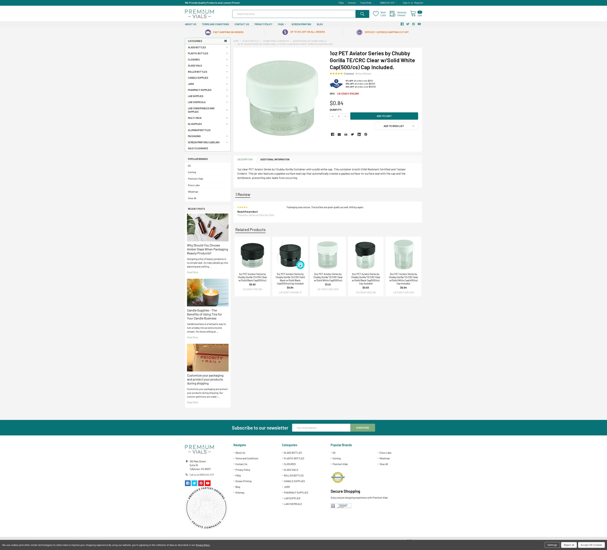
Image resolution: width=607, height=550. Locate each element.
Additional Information (274, 159)
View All (192, 198)
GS (189, 165)
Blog (320, 24)
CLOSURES (194, 59)
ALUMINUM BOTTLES (199, 130)
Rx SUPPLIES (195, 124)
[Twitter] (352, 134)
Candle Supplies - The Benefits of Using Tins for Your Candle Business (204, 314)
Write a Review (363, 73)
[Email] (339, 134)
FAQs (341, 2)
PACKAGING (194, 136)
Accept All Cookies (591, 545)
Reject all (569, 545)
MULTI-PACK (195, 117)
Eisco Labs (194, 185)
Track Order (366, 2)
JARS (191, 83)
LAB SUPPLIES (195, 96)
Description (245, 159)
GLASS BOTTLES (197, 47)
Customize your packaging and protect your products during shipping (205, 379)
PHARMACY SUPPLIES (199, 89)
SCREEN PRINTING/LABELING (204, 142)
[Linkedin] (359, 134)
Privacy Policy (263, 24)
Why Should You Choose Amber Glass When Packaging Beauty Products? (207, 249)
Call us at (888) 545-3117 (202, 474)
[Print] (346, 134)
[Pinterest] (366, 134)
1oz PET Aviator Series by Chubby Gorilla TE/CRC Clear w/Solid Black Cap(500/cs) (252, 277)
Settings (552, 545)
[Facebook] (332, 134)
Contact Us (242, 24)
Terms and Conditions (215, 24)
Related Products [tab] (250, 229)
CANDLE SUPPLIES (198, 77)
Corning (192, 172)
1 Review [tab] (242, 194)
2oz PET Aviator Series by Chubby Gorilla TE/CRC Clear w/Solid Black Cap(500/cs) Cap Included (365, 278)
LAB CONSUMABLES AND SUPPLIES (201, 110)
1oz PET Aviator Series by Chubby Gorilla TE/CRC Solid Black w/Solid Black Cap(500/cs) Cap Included (290, 278)
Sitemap (239, 492)
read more (192, 272)
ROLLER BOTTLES (197, 71)
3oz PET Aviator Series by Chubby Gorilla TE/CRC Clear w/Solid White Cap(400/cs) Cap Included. (403, 278)
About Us (190, 24)
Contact (352, 2)
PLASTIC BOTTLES (198, 53)
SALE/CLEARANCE (198, 148)
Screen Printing (301, 24)
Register (418, 2)
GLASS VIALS (195, 65)
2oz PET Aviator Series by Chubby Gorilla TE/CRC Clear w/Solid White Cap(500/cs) (328, 277)
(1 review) (349, 73)
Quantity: (336, 109)
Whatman (193, 191)
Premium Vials (195, 178)
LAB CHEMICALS (196, 102)
